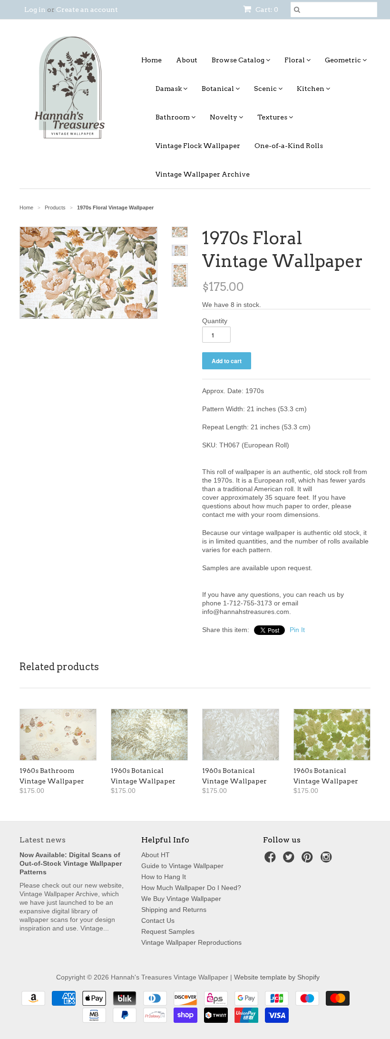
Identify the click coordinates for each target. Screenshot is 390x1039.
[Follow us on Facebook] (271, 859)
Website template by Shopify (277, 977)
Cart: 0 (266, 9)
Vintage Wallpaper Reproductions (191, 942)
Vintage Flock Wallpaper (198, 145)
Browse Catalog (239, 60)
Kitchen (311, 88)
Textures (273, 117)
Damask (169, 88)
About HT (155, 855)
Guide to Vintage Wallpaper (182, 866)
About (186, 60)
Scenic (266, 88)
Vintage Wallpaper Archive (203, 174)
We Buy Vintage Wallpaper (181, 898)
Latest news (43, 839)
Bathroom (173, 117)
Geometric (343, 60)
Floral (295, 60)
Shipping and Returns (173, 909)
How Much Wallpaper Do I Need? (191, 887)
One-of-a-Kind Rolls (288, 145)
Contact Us (158, 920)
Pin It (297, 629)
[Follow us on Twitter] (290, 859)
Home (151, 60)
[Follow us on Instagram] (328, 859)
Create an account (87, 9)
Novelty (224, 117)
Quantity (214, 321)
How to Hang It (163, 877)
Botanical (218, 88)
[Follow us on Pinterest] (309, 859)
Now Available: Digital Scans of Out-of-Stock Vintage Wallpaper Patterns (71, 863)
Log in (35, 9)
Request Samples (168, 931)
